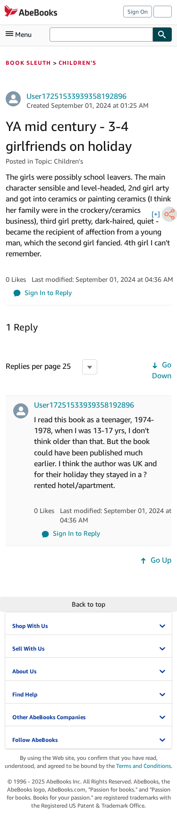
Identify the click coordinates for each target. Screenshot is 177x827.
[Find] (162, 34)
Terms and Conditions (143, 765)
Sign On (137, 11)
